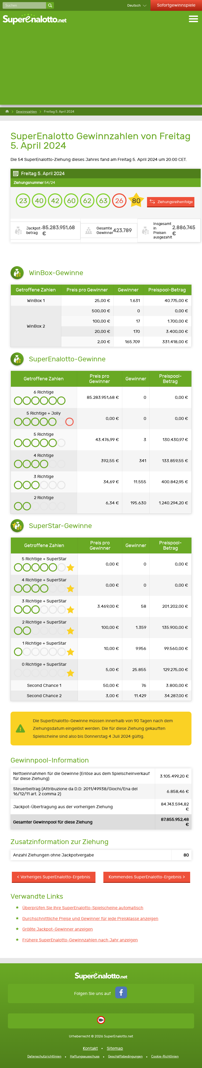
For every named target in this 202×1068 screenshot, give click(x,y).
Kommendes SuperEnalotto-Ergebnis (145, 876)
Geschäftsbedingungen (125, 1056)
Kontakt (90, 1048)
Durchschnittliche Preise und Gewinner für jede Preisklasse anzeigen (90, 918)
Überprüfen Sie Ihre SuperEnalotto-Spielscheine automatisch (82, 907)
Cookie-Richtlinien (165, 1056)
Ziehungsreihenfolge (175, 202)
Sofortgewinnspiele (176, 5)
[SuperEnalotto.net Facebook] (121, 996)
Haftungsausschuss (84, 1056)
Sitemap (115, 1048)
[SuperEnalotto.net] (38, 19)
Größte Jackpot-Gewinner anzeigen (57, 929)
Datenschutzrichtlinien (44, 1056)
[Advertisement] (101, 68)
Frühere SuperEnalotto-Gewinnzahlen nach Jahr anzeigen (80, 939)
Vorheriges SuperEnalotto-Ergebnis (55, 876)
